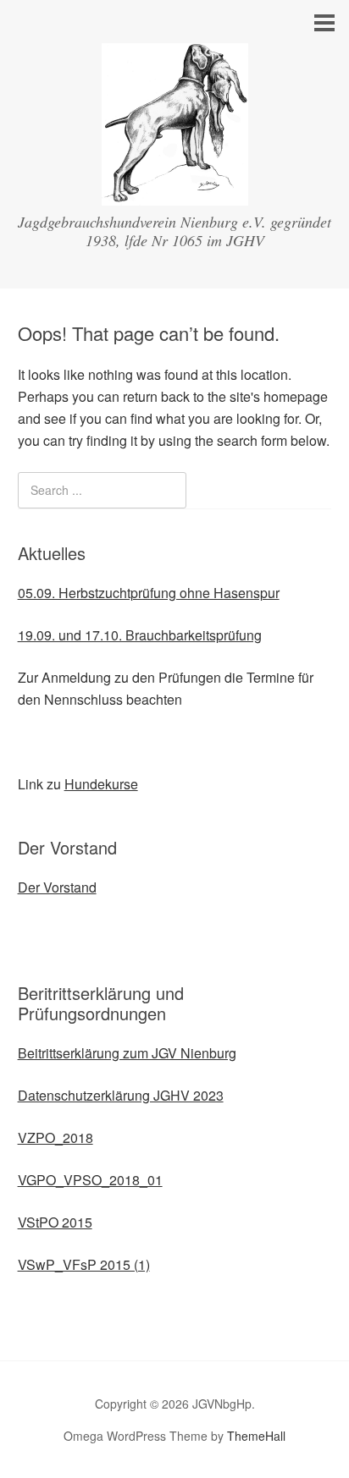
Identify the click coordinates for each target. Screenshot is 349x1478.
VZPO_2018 (55, 1137)
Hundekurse (101, 784)
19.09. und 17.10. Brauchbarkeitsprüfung (140, 635)
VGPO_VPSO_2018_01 (90, 1180)
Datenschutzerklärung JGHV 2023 (121, 1095)
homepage (295, 396)
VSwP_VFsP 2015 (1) (84, 1264)
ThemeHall (256, 1435)
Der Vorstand (57, 887)
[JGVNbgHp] (175, 189)
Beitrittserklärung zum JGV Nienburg (127, 1053)
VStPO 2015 (55, 1222)
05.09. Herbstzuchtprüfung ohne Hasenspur (149, 592)
